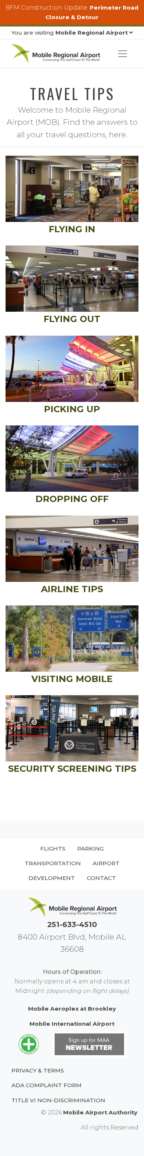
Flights (52, 848)
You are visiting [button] (69, 32)
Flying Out (72, 319)
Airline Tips (72, 589)
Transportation (53, 863)
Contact (101, 877)
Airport (106, 863)
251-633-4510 (72, 924)
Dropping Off (72, 499)
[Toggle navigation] (122, 53)
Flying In (72, 229)
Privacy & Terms (37, 1070)
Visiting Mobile (72, 679)
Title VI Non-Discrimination (58, 1100)
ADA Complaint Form (46, 1085)
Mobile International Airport (72, 1023)
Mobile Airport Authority (100, 1112)
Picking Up (72, 409)
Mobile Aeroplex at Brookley (72, 1008)
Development (51, 877)
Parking (90, 848)
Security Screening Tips (72, 768)
